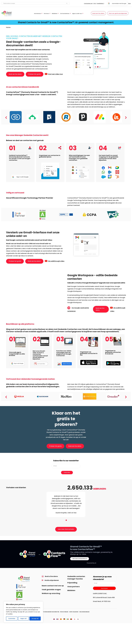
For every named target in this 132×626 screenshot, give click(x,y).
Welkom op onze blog (51, 593)
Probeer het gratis (34, 74)
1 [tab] (66, 520)
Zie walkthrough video (56, 261)
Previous (6, 117)
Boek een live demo (15, 74)
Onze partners (73, 586)
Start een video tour (55, 74)
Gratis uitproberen (52, 580)
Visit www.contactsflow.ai (79, 558)
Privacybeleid (64, 612)
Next (126, 117)
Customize (11, 618)
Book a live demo (51, 576)
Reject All (23, 618)
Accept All (35, 618)
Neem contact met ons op (53, 586)
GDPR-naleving (73, 612)
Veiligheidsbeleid (84, 612)
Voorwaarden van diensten (51, 612)
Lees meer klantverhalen (66, 529)
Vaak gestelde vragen (51, 589)
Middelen (71, 590)
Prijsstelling (72, 583)
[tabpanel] (66, 504)
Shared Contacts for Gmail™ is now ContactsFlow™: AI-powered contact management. (66, 22)
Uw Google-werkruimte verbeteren (78, 309)
